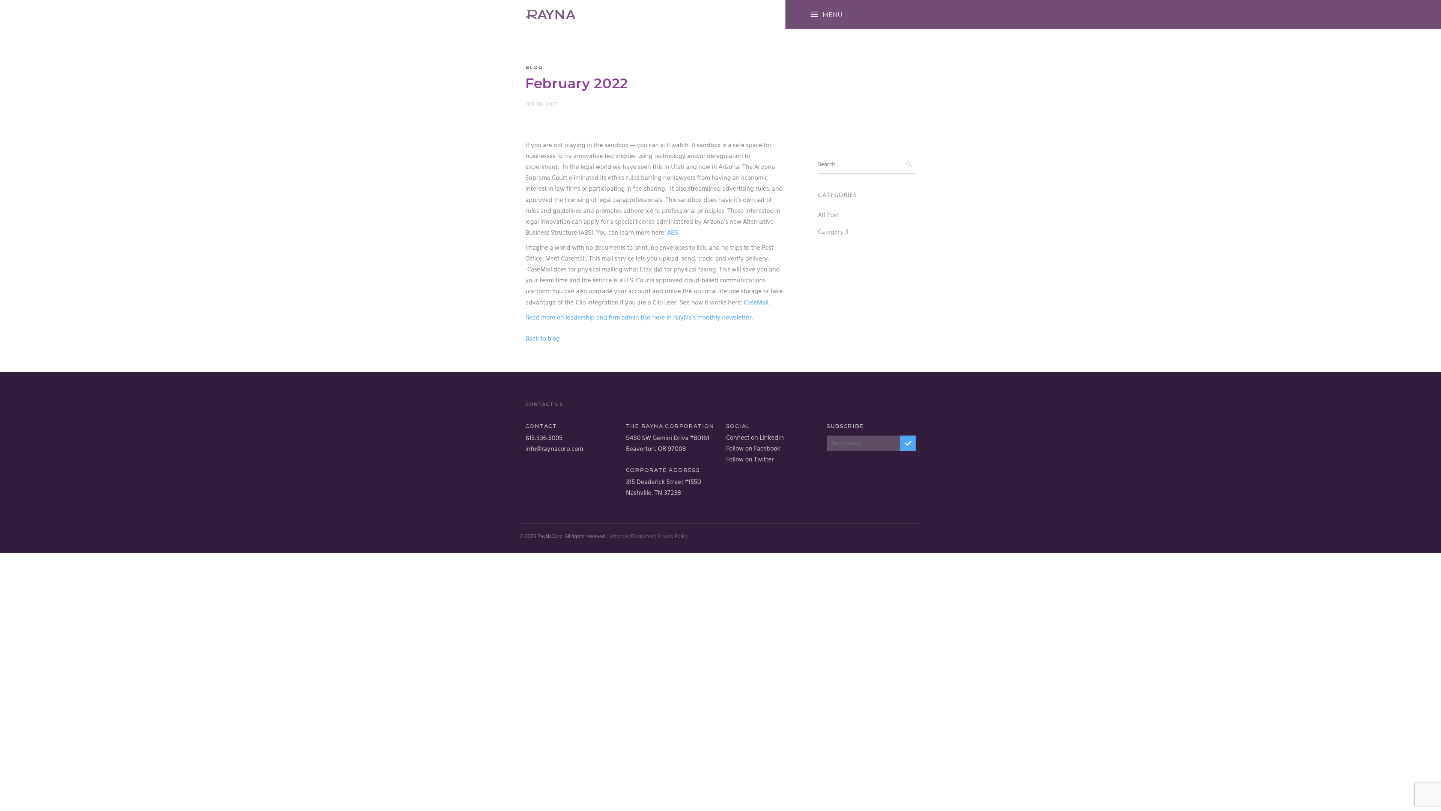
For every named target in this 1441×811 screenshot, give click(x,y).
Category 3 (833, 232)
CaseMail (756, 303)
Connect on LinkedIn (755, 438)
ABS (672, 233)
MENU (832, 14)
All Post (828, 215)
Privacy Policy (672, 536)
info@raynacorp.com (554, 449)
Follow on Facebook (753, 449)
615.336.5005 (544, 439)
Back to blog (542, 339)
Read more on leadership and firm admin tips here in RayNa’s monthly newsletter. (639, 318)
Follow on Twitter (750, 460)
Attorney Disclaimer (632, 536)
